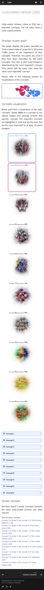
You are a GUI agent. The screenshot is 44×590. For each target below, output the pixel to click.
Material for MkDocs (14, 583)
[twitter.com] (3, 586)
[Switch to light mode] (36, 2)
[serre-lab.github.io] (6, 586)
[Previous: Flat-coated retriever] (3, 574)
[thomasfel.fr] (10, 586)
